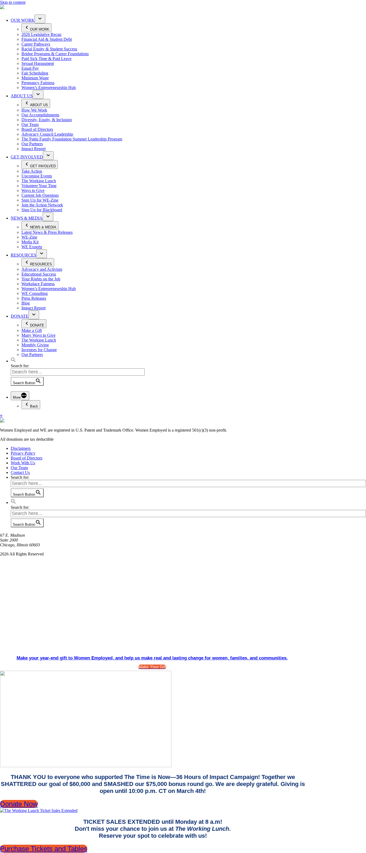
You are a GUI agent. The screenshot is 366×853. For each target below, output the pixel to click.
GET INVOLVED (27, 157)
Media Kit (30, 242)
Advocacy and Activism (41, 269)
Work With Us (23, 463)
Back (34, 406)
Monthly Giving (35, 345)
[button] (13, 361)
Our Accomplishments (40, 115)
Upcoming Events (36, 176)
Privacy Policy (23, 453)
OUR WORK (23, 20)
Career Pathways (35, 44)
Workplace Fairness (38, 283)
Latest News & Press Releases (47, 232)
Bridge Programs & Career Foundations (55, 53)
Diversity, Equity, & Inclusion (46, 119)
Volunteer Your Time (39, 185)
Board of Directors (37, 129)
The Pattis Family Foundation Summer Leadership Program (71, 139)
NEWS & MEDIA (27, 218)
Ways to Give (32, 190)
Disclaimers (21, 448)
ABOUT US (22, 96)
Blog (25, 303)
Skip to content (12, 2)
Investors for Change (39, 349)
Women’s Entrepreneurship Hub (48, 87)
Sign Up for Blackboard (41, 209)
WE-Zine (29, 237)
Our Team (30, 124)
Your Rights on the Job (40, 279)
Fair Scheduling (34, 73)
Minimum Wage (35, 78)
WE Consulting (34, 293)
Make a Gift (31, 330)
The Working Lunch (38, 181)
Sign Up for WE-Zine (39, 200)
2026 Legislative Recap (41, 34)
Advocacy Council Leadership (47, 134)
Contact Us (20, 472)
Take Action (31, 171)
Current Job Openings (40, 195)
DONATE (19, 316)
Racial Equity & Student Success (49, 49)
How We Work (34, 110)
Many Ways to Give (38, 335)
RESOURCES (23, 255)
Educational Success (38, 274)
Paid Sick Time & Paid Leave (46, 58)
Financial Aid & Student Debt (46, 39)
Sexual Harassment (37, 63)
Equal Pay (30, 68)
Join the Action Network (42, 205)
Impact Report (33, 148)
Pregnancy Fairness (37, 82)
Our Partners (32, 144)
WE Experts (31, 246)
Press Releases (33, 298)
